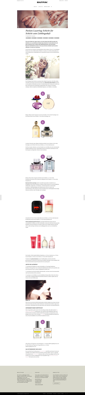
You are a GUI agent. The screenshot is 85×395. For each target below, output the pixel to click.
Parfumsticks (35, 354)
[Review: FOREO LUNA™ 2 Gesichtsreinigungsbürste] (84, 197)
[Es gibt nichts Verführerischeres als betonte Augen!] (1, 197)
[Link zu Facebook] (17, 0)
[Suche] (51, 6)
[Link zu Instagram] (19, 0)
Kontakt (66, 0)
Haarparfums (42, 351)
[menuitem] (61, 0)
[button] (28, 38)
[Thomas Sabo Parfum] (42, 19)
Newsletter (61, 0)
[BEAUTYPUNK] (42, 3)
